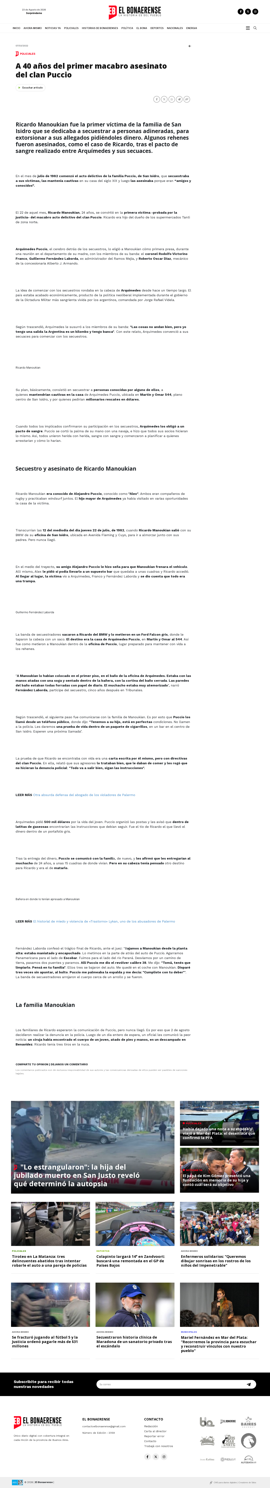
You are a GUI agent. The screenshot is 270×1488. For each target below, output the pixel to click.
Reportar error (154, 1436)
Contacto (150, 1441)
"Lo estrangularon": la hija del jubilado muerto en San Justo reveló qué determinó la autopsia (77, 1175)
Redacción (151, 1426)
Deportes (157, 28)
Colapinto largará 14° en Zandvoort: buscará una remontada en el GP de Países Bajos (130, 1261)
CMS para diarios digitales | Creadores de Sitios (235, 1482)
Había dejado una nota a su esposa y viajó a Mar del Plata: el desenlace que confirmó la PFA (219, 1133)
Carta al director (155, 1431)
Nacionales (175, 28)
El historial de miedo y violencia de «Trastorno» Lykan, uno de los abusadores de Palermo (104, 921)
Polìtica (127, 28)
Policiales (71, 28)
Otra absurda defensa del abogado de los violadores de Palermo (84, 795)
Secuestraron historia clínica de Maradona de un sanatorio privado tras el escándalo (134, 1342)
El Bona (141, 28)
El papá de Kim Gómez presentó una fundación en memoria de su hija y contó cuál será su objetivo (217, 1180)
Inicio (16, 28)
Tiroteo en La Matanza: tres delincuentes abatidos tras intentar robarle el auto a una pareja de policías (49, 1261)
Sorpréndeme (34, 13)
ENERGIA (191, 28)
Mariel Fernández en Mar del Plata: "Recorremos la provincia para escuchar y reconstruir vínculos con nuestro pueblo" (219, 1344)
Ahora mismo (33, 28)
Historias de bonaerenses (100, 28)
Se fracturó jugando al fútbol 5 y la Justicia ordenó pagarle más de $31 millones (45, 1342)
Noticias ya (53, 28)
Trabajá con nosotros (158, 1446)
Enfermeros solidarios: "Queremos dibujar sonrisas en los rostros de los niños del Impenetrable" (216, 1261)
